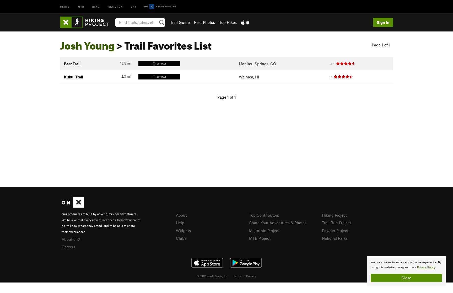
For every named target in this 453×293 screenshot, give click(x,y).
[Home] (87, 22)
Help (180, 222)
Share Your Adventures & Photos (277, 222)
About (181, 215)
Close (406, 277)
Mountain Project (264, 230)
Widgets (183, 230)
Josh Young (87, 44)
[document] (406, 271)
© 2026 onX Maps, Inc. (213, 276)
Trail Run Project (336, 222)
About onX (71, 239)
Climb (65, 6)
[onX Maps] (73, 206)
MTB (81, 6)
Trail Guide (180, 22)
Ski (133, 6)
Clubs (181, 238)
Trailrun (115, 6)
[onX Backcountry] (160, 7)
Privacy (251, 276)
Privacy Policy (426, 267)
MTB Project (260, 238)
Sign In (383, 22)
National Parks (335, 238)
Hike (96, 6)
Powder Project (335, 230)
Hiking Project (334, 215)
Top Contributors (264, 215)
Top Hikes (228, 22)
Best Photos (204, 22)
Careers (68, 246)
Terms (237, 276)
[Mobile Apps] (245, 22)
